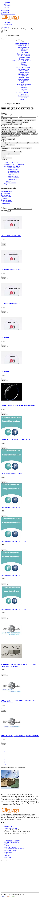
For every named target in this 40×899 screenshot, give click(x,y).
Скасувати (4, 154)
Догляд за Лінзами (22, 92)
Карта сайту (8, 857)
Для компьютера (24, 72)
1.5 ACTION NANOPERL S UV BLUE (13, 609)
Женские (24, 64)
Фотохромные (23, 81)
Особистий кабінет (10, 850)
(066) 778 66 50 (9, 826)
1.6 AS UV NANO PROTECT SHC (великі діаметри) (18, 405)
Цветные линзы (24, 59)
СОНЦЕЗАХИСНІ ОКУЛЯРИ (22, 60)
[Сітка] (3, 207)
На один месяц (23, 52)
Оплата (6, 7)
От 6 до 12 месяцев (24, 55)
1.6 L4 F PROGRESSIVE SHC (11, 270)
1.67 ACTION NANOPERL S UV (11, 473)
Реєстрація (7, 22)
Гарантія (7, 2)
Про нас (7, 845)
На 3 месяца (24, 50)
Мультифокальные (24, 47)
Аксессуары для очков (24, 84)
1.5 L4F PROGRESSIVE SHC (10, 304)
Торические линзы (24, 57)
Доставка (7, 4)
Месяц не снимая (23, 45)
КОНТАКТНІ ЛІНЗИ (22, 44)
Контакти (7, 5)
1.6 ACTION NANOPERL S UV (11, 507)
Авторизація (5, 10)
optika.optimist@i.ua (10, 828)
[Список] (1, 207)
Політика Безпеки (10, 847)
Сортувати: (4, 208)
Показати (4, 210)
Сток (23, 91)
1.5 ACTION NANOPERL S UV (11, 575)
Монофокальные (23, 74)
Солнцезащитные (23, 79)
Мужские (24, 65)
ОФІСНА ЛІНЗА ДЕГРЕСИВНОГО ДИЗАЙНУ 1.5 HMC (20, 736)
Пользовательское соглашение (14, 849)
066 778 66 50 (5, 27)
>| (5, 764)
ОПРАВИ (22, 82)
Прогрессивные (24, 77)
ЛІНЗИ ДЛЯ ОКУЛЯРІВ (22, 67)
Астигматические (23, 69)
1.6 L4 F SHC (5, 337)
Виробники (8, 852)
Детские (23, 62)
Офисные (24, 76)
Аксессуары (24, 94)
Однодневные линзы (23, 54)
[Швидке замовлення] (7, 346)
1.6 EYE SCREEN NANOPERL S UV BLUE (15, 439)
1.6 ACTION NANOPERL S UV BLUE (13, 541)
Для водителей (23, 70)
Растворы (24, 97)
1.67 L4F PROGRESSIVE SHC (11, 236)
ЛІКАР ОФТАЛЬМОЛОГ (12, 840)
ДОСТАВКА (8, 844)
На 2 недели (24, 49)
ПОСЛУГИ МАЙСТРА (11, 842)
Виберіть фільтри (14, 154)
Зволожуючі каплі (23, 96)
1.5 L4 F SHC (5, 371)
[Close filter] (6, 113)
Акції (22, 99)
